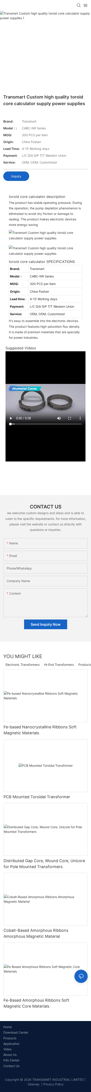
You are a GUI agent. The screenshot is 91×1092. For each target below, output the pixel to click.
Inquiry (16, 176)
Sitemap (34, 1084)
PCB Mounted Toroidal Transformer (37, 796)
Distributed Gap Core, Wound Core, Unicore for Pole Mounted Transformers (44, 863)
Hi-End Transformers (59, 664)
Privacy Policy (53, 1084)
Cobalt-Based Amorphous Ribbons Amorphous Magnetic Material (36, 933)
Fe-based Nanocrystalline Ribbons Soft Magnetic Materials (40, 730)
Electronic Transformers (23, 664)
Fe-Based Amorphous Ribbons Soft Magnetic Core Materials (36, 1003)
